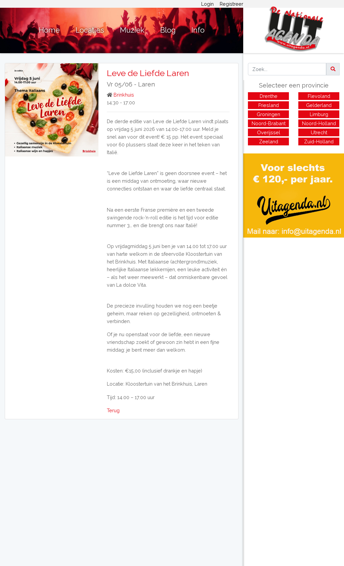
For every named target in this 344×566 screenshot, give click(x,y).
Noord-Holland (319, 123)
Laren (146, 84)
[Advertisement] (293, 285)
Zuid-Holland (319, 141)
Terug (113, 410)
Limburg (319, 114)
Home (49, 30)
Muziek (132, 30)
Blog (168, 30)
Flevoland (319, 96)
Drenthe (268, 96)
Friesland (268, 105)
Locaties (90, 30)
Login (207, 4)
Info (198, 30)
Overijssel (268, 132)
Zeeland (268, 141)
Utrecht (319, 132)
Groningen (268, 114)
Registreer (231, 4)
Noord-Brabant (269, 123)
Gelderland (319, 105)
